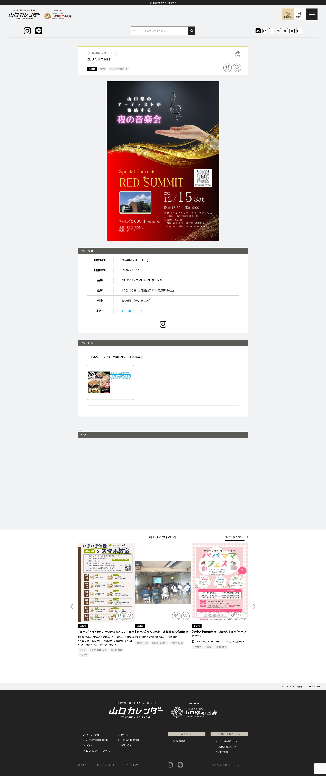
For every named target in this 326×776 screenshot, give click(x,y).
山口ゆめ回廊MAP (130, 740)
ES (272, 31)
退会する (82, 764)
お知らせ (90, 745)
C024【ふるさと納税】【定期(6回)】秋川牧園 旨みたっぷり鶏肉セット (120, 377)
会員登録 (288, 16)
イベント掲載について (229, 741)
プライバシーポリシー (107, 764)
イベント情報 (92, 734)
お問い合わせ (128, 745)
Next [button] (254, 606)
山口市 (92, 68)
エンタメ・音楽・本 (119, 68)
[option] (163, 161)
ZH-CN (285, 31)
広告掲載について (228, 746)
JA (258, 31)
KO (278, 31)
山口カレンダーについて (98, 750)
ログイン (299, 16)
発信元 (124, 734)
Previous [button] (72, 606)
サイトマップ (132, 764)
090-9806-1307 (131, 311)
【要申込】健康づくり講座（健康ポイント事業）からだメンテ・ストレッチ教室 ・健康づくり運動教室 (162, 636)
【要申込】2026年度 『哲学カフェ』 (212, 632)
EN (265, 31)
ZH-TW (292, 31)
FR (299, 31)
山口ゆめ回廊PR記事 (97, 740)
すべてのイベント (234, 537)
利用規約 (181, 741)
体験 (103, 68)
